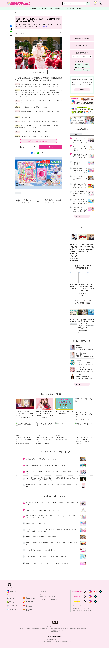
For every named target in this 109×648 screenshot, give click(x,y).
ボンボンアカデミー (45, 591)
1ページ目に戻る (43, 26)
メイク (87, 64)
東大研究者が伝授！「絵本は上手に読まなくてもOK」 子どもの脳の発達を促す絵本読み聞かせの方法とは (50, 200)
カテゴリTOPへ (38, 201)
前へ (22, 147)
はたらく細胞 (17, 192)
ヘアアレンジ (80, 64)
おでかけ (78, 67)
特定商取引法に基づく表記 (78, 610)
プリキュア (87, 70)
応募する (82, 89)
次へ (51, 147)
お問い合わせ (75, 606)
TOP (16, 12)
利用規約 (82, 606)
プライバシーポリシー (87, 608)
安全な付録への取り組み (92, 610)
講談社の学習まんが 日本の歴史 (47, 596)
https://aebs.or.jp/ (54, 631)
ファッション (79, 70)
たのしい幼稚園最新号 (56, 8)
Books (79, 8)
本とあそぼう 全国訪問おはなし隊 (48, 599)
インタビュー (29, 12)
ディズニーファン (44, 594)
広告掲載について (76, 608)
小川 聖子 (22, 33)
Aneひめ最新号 (43, 8)
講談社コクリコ (73, 323)
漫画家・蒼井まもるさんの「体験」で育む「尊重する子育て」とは (26, 200)
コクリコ (82, 332)
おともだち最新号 (69, 8)
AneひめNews (32, 8)
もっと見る (82, 216)
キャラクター (86, 67)
